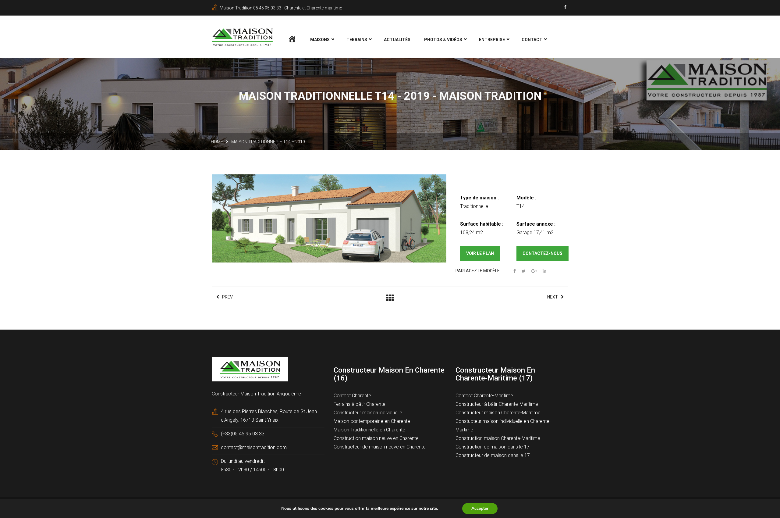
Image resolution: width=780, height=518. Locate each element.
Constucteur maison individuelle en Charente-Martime (503, 425)
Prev (227, 297)
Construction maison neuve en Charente (376, 438)
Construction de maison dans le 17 (493, 447)
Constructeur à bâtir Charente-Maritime (497, 404)
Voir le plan (480, 253)
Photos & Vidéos (443, 39)
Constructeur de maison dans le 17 (493, 455)
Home (217, 141)
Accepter (479, 508)
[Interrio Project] (329, 219)
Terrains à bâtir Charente (359, 404)
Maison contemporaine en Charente (372, 421)
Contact (532, 39)
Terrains (356, 39)
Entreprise (492, 39)
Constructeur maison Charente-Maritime (498, 413)
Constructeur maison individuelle (368, 413)
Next (552, 297)
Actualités (397, 39)
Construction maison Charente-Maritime (498, 438)
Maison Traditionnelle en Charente (369, 430)
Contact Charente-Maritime (484, 395)
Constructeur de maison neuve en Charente (380, 447)
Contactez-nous (542, 253)
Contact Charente (352, 395)
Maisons (320, 39)
